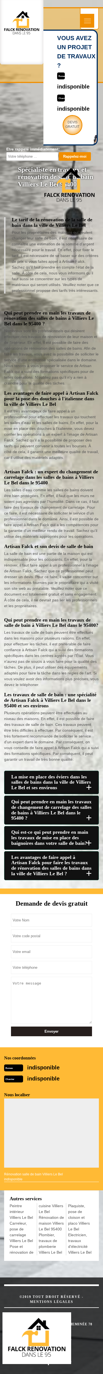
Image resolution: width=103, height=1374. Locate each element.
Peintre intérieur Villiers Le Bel (21, 1212)
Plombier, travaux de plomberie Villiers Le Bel (50, 1243)
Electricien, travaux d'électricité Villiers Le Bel (79, 1243)
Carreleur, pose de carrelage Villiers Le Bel (21, 1232)
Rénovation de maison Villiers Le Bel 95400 (51, 1223)
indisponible (43, 1067)
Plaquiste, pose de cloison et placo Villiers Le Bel (79, 1217)
